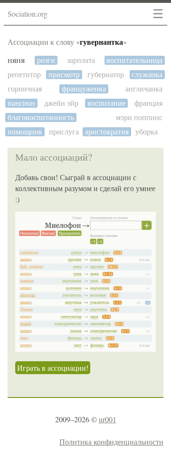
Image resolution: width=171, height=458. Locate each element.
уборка (146, 131)
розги (46, 60)
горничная (25, 88)
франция (148, 103)
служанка (147, 74)
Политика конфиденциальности (111, 442)
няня (16, 60)
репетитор (24, 74)
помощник (25, 131)
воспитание (106, 103)
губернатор (105, 74)
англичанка (143, 88)
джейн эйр (61, 103)
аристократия (107, 131)
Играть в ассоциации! (52, 368)
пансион (21, 103)
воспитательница (134, 60)
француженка (84, 88)
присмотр (64, 74)
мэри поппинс (139, 117)
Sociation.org (28, 13)
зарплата (81, 60)
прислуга (64, 131)
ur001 (107, 419)
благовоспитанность (41, 117)
